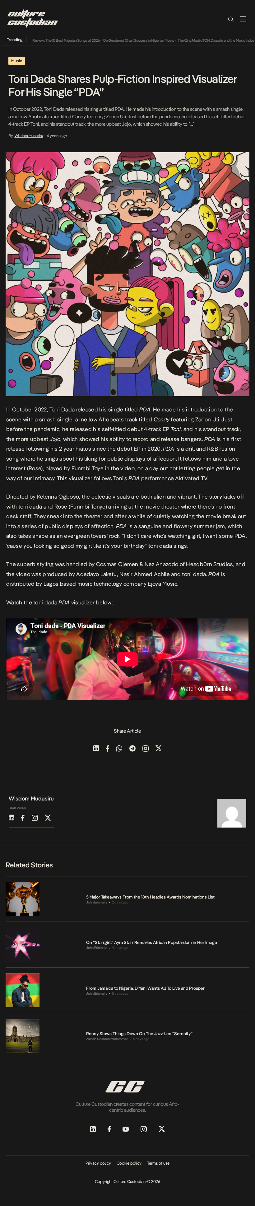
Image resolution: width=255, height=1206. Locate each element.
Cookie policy (129, 1163)
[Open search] (230, 19)
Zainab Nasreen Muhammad (107, 1039)
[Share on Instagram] (145, 749)
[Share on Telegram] (132, 749)
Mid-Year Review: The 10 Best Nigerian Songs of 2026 (46, 40)
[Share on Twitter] (158, 749)
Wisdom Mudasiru (29, 136)
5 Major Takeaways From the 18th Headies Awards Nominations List (150, 896)
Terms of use (158, 1163)
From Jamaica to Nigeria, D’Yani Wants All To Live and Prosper (145, 988)
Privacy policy (98, 1163)
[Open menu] (243, 19)
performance (157, 478)
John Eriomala (96, 902)
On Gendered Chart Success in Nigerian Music (125, 40)
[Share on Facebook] (107, 749)
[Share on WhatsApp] (119, 749)
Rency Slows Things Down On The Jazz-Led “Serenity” (139, 1033)
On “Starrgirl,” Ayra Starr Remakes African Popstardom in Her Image (151, 942)
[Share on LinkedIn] (96, 749)
